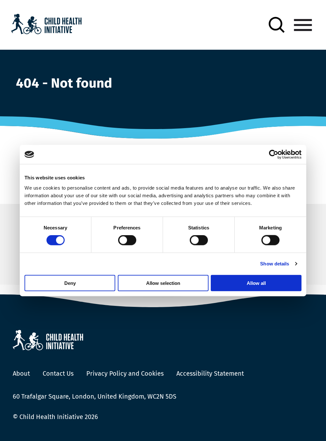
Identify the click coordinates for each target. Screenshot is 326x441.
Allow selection (163, 283)
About (21, 373)
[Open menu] (303, 25)
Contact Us (58, 373)
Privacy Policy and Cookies (125, 373)
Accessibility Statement (210, 373)
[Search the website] (277, 25)
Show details (274, 263)
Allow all (256, 283)
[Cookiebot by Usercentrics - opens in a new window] (273, 154)
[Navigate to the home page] (46, 25)
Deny (70, 283)
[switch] (127, 241)
